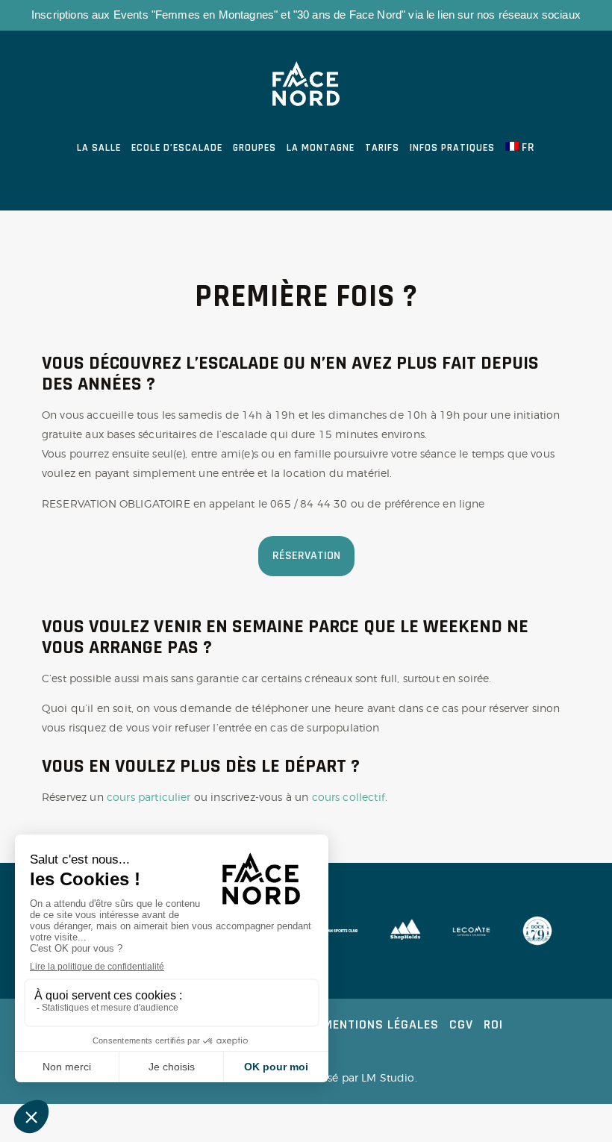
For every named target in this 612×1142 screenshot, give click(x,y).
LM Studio (387, 1077)
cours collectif (348, 796)
